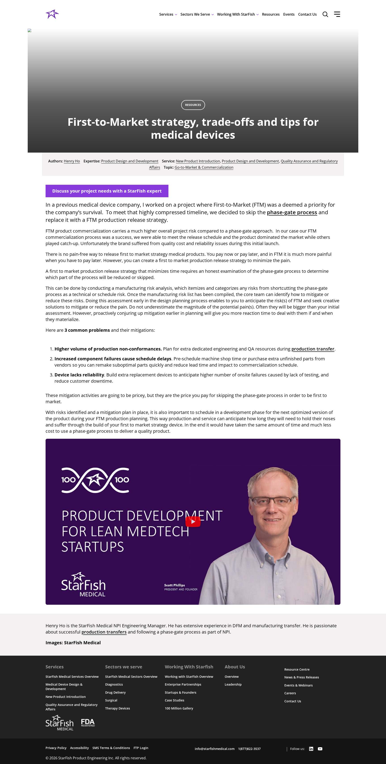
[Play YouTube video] (193, 521)
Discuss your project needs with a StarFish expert (107, 191)
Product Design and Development (129, 161)
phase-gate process (292, 212)
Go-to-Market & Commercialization (204, 167)
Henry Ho (72, 161)
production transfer (313, 349)
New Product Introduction (198, 161)
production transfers (104, 632)
